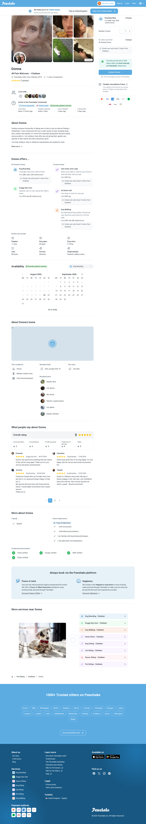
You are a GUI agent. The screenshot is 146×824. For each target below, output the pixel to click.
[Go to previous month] (23, 274)
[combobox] (81, 266)
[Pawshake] (8, 3)
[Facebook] (94, 773)
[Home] (12, 677)
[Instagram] (104, 773)
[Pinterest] (109, 773)
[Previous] (45, 500)
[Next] (59, 500)
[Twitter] (99, 773)
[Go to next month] (82, 274)
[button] (115, 63)
